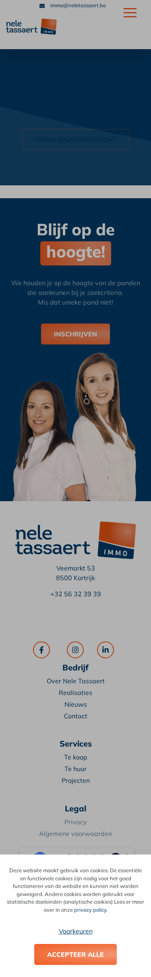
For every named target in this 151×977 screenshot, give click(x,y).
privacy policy (90, 909)
